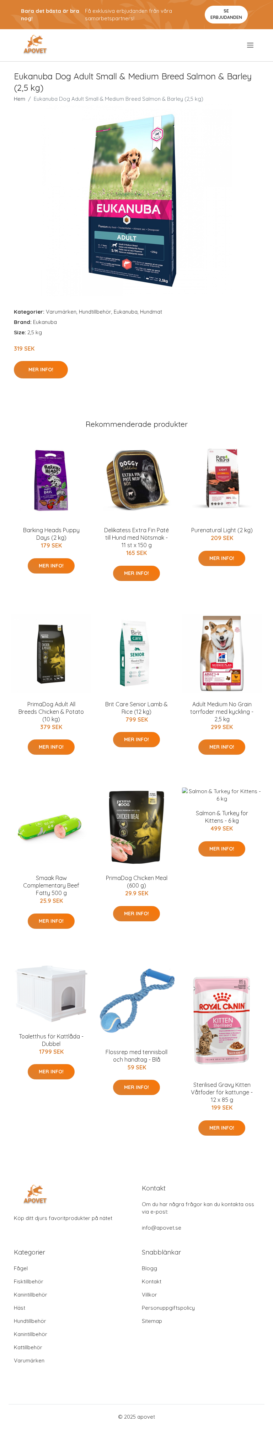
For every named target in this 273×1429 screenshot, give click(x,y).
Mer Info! (40, 369)
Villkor (149, 1294)
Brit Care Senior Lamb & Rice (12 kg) (136, 708)
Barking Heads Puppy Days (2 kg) (51, 534)
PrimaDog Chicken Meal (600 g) (136, 881)
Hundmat (151, 311)
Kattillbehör (28, 1347)
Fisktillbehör (28, 1281)
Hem (19, 98)
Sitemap (152, 1321)
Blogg (149, 1268)
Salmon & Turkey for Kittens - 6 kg (222, 817)
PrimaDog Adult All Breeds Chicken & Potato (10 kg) (51, 712)
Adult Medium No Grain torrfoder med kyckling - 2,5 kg (221, 712)
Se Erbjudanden (226, 14)
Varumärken (61, 311)
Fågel (21, 1268)
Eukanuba (126, 311)
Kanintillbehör (30, 1294)
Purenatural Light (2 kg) (222, 530)
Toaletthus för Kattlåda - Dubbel (51, 1040)
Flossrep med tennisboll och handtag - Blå (136, 1055)
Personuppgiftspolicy (168, 1307)
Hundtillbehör (95, 311)
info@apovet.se (161, 1227)
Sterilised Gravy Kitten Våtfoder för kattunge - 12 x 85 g (222, 1092)
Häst (19, 1307)
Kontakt (151, 1281)
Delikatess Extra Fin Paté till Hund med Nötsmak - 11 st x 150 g (136, 538)
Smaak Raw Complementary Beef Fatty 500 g (51, 885)
